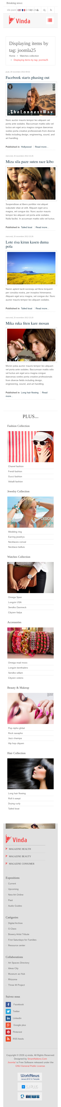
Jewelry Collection (18, 491)
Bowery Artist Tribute (18, 934)
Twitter (16, 1011)
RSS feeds (18, 1038)
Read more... (41, 146)
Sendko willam (15, 672)
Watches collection (29, 55)
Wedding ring (15, 531)
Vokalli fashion (15, 481)
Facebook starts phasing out (27, 77)
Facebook (19, 1004)
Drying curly (14, 803)
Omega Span (15, 597)
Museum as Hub (16, 974)
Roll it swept (14, 798)
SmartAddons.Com (37, 1058)
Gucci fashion (15, 476)
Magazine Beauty (20, 856)
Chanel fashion (16, 466)
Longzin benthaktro (18, 667)
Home (12, 55)
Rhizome (12, 979)
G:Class (12, 928)
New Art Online (15, 894)
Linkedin (17, 1018)
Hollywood (26, 146)
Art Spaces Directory (18, 962)
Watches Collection (18, 556)
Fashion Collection (18, 426)
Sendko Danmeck (17, 607)
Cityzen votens (15, 678)
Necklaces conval (17, 542)
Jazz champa (15, 738)
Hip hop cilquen (16, 743)
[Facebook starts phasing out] (31, 99)
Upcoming (13, 889)
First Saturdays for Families (22, 939)
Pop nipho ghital (16, 728)
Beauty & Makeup (18, 687)
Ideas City (13, 968)
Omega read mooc (17, 662)
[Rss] (51, 10)
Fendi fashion (15, 471)
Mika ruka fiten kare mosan (27, 323)
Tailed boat (26, 227)
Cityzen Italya (15, 612)
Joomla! (12, 1062)
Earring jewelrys (16, 537)
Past (10, 900)
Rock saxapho (15, 733)
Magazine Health (20, 849)
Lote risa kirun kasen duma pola (23, 10)
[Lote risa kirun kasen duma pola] (31, 268)
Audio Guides (15, 905)
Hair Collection (16, 753)
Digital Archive (15, 923)
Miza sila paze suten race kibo (30, 161)
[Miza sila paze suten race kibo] (31, 183)
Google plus (20, 1025)
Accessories (14, 622)
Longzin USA (14, 602)
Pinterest (17, 1031)
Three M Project (16, 985)
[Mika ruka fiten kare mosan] (31, 344)
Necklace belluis (16, 547)
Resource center (16, 945)
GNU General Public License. (30, 1066)
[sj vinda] (19, 19)
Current (12, 883)
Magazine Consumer (21, 864)
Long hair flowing (30, 392)
